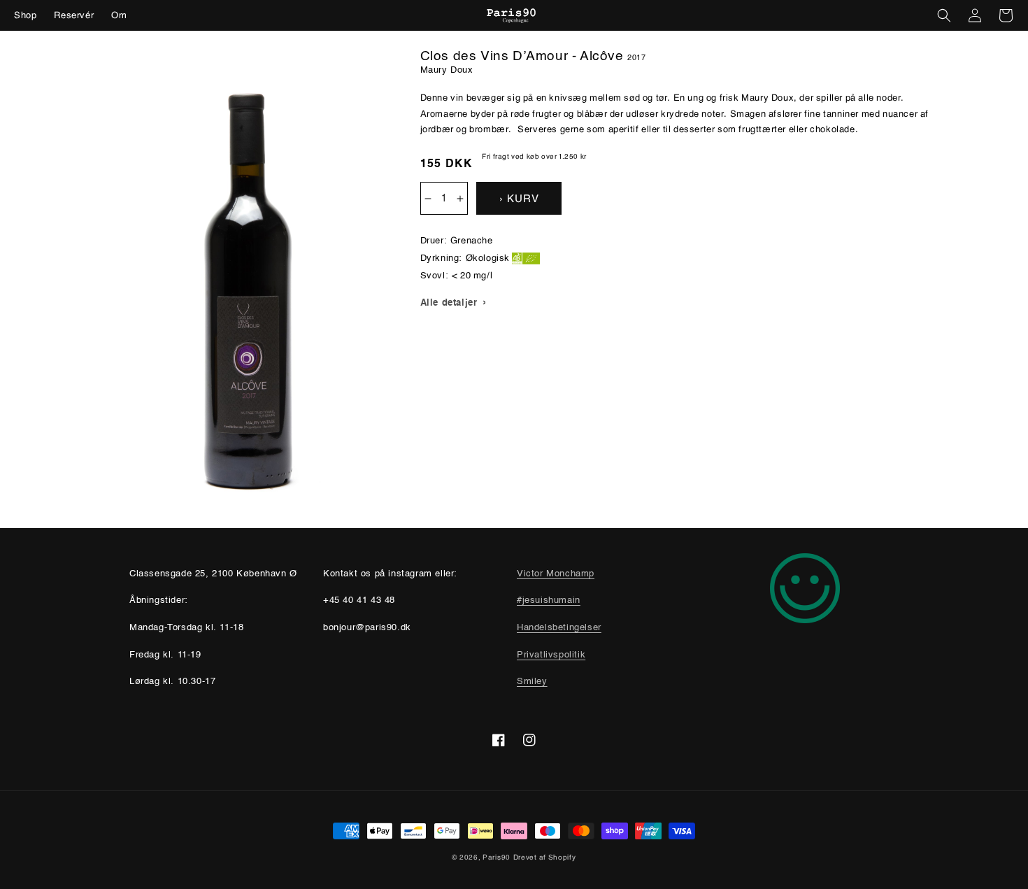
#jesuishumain (548, 600)
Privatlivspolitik (551, 655)
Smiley (532, 681)
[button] (944, 15)
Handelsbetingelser (559, 627)
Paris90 (497, 857)
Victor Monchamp (555, 573)
